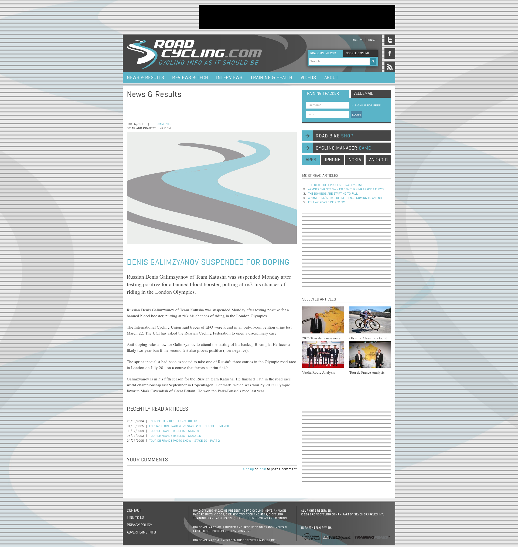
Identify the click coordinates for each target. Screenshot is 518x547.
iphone (332, 159)
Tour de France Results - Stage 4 (174, 431)
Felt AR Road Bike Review (326, 202)
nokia (355, 159)
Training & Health (271, 77)
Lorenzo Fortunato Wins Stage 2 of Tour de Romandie (189, 426)
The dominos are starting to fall (333, 193)
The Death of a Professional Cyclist (335, 185)
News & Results (145, 77)
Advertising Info (141, 532)
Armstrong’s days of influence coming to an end (345, 198)
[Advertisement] (297, 17)
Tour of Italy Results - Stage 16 (173, 421)
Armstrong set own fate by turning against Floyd (346, 189)
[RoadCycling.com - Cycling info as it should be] (194, 53)
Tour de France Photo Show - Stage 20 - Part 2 (184, 441)
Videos (308, 77)
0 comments (161, 124)
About (331, 77)
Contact (372, 40)
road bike (334, 136)
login (262, 469)
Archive (358, 40)
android (378, 159)
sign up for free (366, 105)
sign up (248, 469)
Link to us (135, 518)
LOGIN (356, 114)
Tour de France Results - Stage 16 (175, 436)
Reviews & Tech (190, 77)
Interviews (229, 77)
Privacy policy (139, 525)
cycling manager (343, 148)
